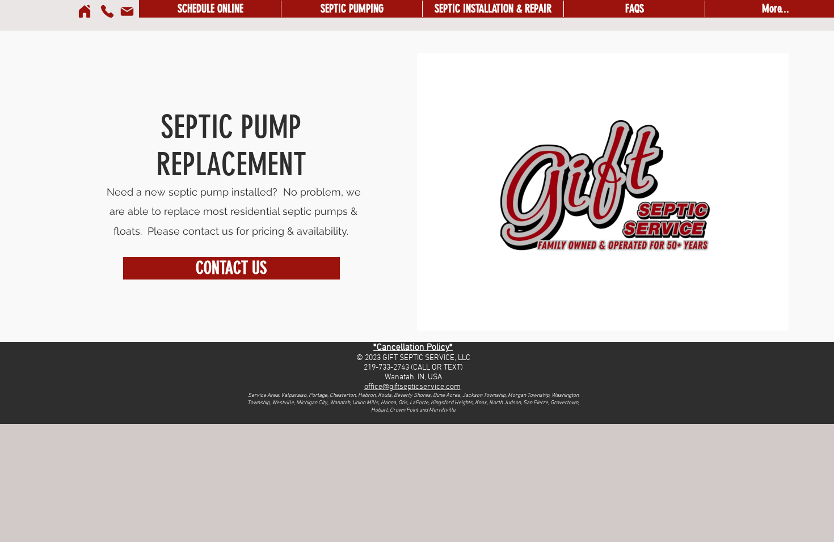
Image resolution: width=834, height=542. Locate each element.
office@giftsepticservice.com (412, 387)
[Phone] (107, 11)
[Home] (84, 11)
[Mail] (127, 11)
